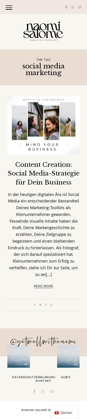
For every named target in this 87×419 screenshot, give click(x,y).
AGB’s (65, 377)
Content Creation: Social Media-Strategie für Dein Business (43, 173)
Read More (43, 286)
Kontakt (43, 380)
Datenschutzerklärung (34, 377)
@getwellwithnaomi (43, 341)
